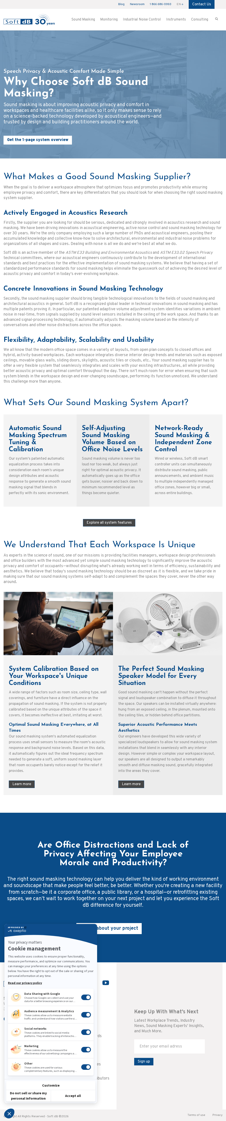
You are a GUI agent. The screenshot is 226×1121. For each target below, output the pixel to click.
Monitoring (109, 19)
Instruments (176, 19)
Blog (121, 4)
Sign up (144, 1061)
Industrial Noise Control (142, 19)
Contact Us (201, 4)
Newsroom (137, 4)
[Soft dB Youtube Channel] (105, 982)
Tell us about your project (109, 928)
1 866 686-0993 (160, 4)
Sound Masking (83, 19)
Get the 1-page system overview (37, 140)
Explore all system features (109, 522)
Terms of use (196, 1115)
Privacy (217, 1115)
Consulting (199, 19)
